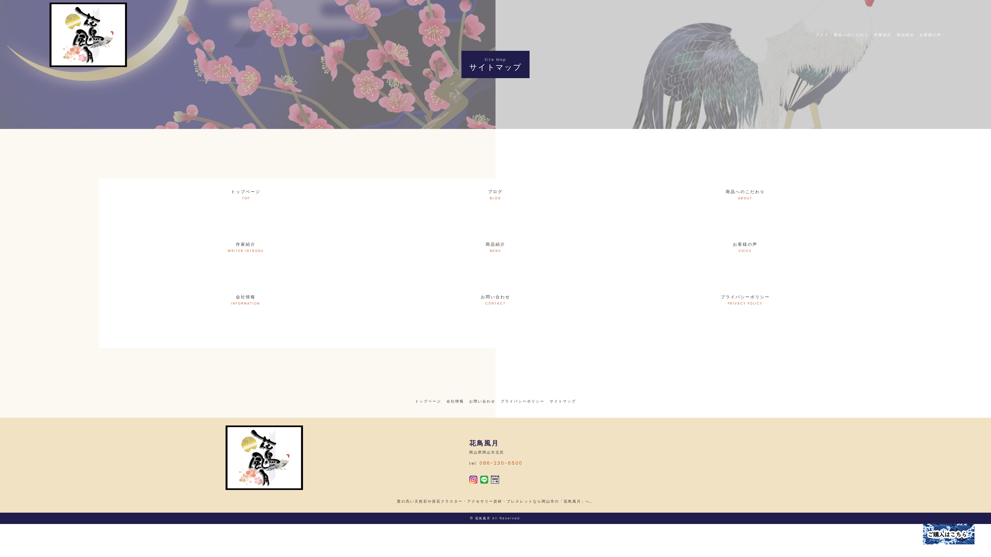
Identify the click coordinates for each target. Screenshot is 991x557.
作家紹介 (883, 35)
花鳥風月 (483, 518)
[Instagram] (473, 480)
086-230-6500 (501, 463)
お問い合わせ (482, 401)
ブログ (822, 35)
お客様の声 (930, 35)
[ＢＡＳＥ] (495, 480)
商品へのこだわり (851, 35)
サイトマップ (563, 401)
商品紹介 (905, 35)
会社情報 (455, 401)
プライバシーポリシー (523, 401)
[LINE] (484, 480)
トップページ (428, 401)
